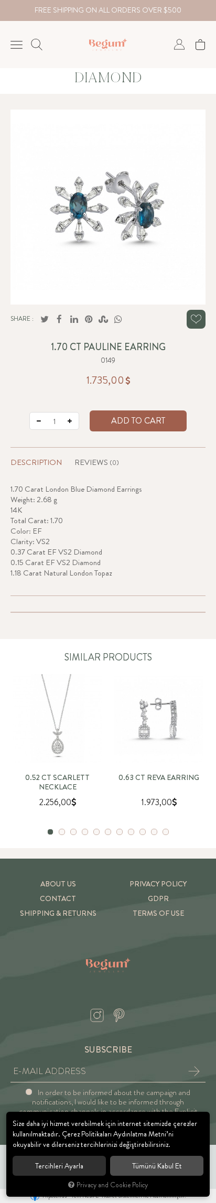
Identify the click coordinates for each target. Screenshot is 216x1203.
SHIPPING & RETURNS (58, 913)
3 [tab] (73, 832)
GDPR (158, 899)
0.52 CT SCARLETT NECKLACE (57, 782)
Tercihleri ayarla (59, 1166)
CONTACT (58, 899)
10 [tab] (154, 832)
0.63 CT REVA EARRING (158, 778)
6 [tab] (108, 832)
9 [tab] (142, 832)
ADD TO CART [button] (138, 421)
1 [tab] (50, 832)
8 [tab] (131, 832)
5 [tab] (96, 832)
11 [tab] (166, 832)
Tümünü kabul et (157, 1166)
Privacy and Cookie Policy (112, 1185)
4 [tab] (85, 832)
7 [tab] (119, 832)
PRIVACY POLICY (158, 884)
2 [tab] (62, 832)
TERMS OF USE (158, 913)
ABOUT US (58, 884)
